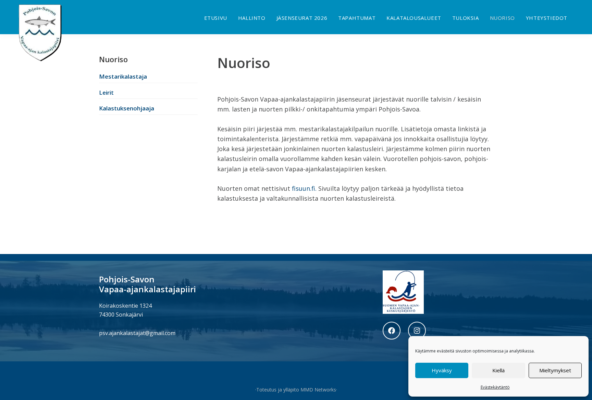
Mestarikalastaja (123, 76)
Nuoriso (113, 59)
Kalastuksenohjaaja (126, 108)
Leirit (106, 92)
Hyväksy (442, 370)
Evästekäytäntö (495, 387)
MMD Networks (318, 389)
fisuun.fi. (303, 188)
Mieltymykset (555, 370)
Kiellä (498, 370)
